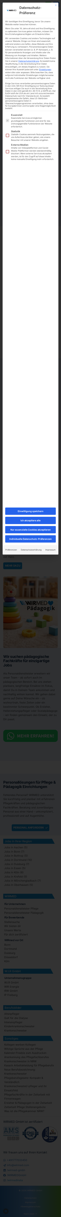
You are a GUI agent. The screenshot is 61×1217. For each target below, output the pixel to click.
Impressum (50, 550)
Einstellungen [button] (45, 69)
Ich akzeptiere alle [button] (30, 520)
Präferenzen (11, 550)
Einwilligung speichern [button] (30, 511)
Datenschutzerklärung (28, 61)
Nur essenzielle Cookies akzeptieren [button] (30, 529)
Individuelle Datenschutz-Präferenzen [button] (30, 539)
